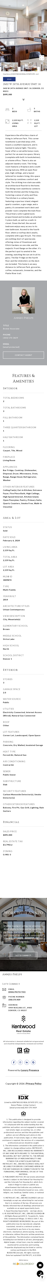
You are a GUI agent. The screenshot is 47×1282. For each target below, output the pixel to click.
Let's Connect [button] (23, 955)
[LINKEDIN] (26, 1062)
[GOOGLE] (33, 1062)
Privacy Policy (34, 1083)
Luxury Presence (30, 1070)
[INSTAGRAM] (20, 1062)
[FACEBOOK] (13, 1062)
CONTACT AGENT (23, 355)
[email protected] (17, 1108)
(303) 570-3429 (10, 338)
